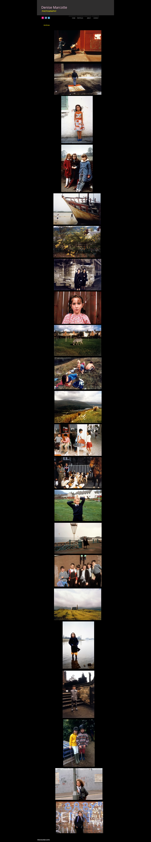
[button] (46, 25)
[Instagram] (43, 18)
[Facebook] (46, 18)
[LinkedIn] (49, 18)
